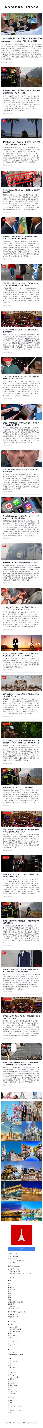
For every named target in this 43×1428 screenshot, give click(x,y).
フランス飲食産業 (14, 1331)
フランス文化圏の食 (14, 1329)
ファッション (12, 1344)
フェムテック (12, 1391)
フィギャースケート (14, 1410)
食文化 (10, 1324)
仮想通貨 (11, 1383)
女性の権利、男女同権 (15, 1302)
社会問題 (11, 1287)
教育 (9, 1294)
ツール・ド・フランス (15, 1406)
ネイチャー (11, 1393)
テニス (10, 1408)
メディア (11, 1381)
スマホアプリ (12, 1253)
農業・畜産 (11, 1335)
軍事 (9, 1298)
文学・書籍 (11, 1367)
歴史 (9, 1296)
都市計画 (11, 1304)
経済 (9, 1283)
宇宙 (9, 1389)
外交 (9, 1292)
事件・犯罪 (11, 1290)
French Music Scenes (15, 1355)
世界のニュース (13, 1317)
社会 (9, 1280)
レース (10, 1412)
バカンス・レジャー (14, 1308)
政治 (9, 1285)
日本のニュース (13, 1315)
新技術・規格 (12, 1385)
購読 (21, 1249)
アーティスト (12, 1353)
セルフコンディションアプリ (17, 1260)
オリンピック (12, 1400)
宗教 (9, 1300)
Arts (9, 1358)
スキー (10, 1404)
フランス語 (11, 1306)
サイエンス (11, 1372)
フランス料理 (12, 1327)
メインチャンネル (14, 1269)
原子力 (10, 1387)
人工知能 (11, 1379)
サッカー (11, 1402)
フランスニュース (14, 1271)
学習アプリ (11, 1262)
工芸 (9, 1363)
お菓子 (10, 1337)
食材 (9, 1333)
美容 (9, 1346)
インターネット (13, 1377)
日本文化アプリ (13, 1258)
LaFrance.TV (15, 1266)
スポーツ (11, 1397)
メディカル (11, 1375)
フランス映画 (12, 1361)
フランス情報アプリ (14, 1256)
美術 (9, 1365)
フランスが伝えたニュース (17, 1312)
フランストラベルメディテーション (20, 1273)
